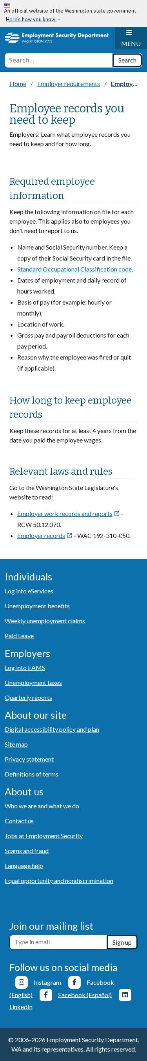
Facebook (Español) (85, 994)
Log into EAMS (25, 667)
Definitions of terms (31, 774)
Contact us (19, 820)
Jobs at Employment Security (44, 835)
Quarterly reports (28, 697)
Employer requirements (68, 83)
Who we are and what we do (42, 806)
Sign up (122, 942)
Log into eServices (29, 591)
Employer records (45, 535)
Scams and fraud (27, 850)
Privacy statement (29, 759)
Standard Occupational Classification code (74, 269)
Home (17, 83)
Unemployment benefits (37, 605)
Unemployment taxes (33, 682)
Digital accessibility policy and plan (52, 729)
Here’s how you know (31, 19)
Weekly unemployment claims (45, 620)
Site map (16, 744)
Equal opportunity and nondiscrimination (59, 880)
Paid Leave (19, 635)
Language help (24, 865)
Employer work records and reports (68, 513)
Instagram (47, 982)
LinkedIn (21, 1006)
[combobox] (59, 60)
